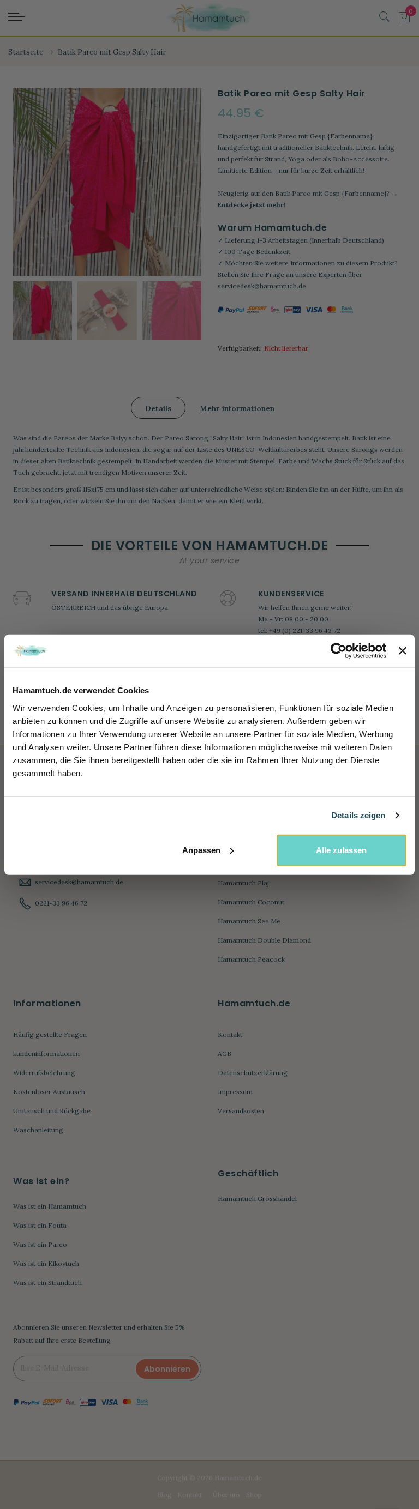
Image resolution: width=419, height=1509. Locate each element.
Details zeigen (358, 815)
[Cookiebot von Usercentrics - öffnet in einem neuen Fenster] (338, 651)
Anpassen (201, 849)
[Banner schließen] (402, 651)
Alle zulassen (341, 849)
